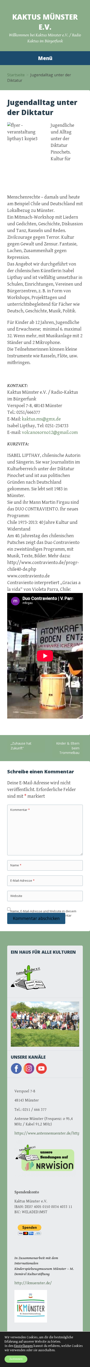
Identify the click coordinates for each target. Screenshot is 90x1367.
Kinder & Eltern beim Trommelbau (67, 748)
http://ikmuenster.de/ (33, 1283)
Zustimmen (16, 1359)
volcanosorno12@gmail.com (50, 432)
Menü (45, 58)
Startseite (16, 74)
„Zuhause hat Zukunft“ (21, 745)
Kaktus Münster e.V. (45, 22)
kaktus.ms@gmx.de (41, 419)
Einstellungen (23, 1346)
